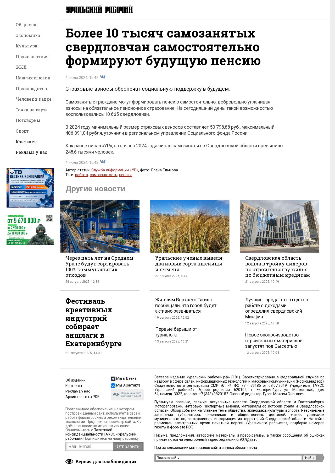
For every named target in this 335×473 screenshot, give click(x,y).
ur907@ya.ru (247, 439)
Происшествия (32, 56)
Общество (26, 24)
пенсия (125, 175)
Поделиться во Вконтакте (102, 77)
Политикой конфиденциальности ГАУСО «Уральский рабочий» (100, 434)
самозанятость (103, 175)
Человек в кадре (34, 99)
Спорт (22, 131)
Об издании (75, 380)
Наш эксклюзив (33, 77)
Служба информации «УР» (114, 170)
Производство (31, 88)
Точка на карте (32, 109)
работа (81, 175)
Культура (26, 45)
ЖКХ (21, 67)
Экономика (28, 35)
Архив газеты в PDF (82, 397)
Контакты (27, 141)
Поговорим (28, 120)
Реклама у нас (31, 152)
